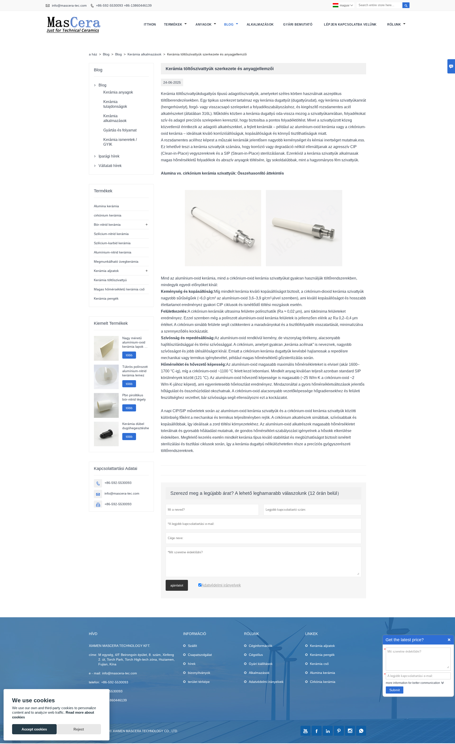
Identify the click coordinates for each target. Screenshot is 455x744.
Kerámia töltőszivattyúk (180, 94)
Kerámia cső (319, 664)
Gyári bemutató (297, 24)
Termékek (173, 24)
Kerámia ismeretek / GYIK (120, 142)
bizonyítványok (199, 673)
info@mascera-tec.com (69, 5)
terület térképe (199, 682)
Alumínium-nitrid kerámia (112, 252)
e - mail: (95, 673)
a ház (93, 54)
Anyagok (204, 24)
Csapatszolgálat (200, 655)
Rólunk (394, 24)
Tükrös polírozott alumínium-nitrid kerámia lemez (135, 371)
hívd (93, 634)
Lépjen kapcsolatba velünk (350, 24)
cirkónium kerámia (107, 215)
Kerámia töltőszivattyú (110, 280)
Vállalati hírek (110, 166)
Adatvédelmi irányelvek (266, 682)
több (129, 355)
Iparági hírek (109, 156)
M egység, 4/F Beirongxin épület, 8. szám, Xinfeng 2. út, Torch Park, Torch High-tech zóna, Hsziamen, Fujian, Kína (136, 659)
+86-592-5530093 (118, 483)
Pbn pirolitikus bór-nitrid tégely (134, 397)
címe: (93, 655)
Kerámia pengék (106, 298)
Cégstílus (256, 655)
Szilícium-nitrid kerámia (111, 234)
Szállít (192, 646)
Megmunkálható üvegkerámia (116, 261)
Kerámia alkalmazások (144, 54)
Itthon (150, 24)
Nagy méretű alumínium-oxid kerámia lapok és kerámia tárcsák (135, 342)
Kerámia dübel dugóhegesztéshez (135, 426)
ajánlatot (176, 585)
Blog (229, 24)
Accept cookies (34, 729)
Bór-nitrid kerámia (107, 224)
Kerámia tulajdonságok (115, 104)
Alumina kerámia (106, 206)
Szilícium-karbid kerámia (112, 243)
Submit (394, 690)
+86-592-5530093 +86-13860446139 (124, 5)
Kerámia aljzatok (106, 271)
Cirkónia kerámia (322, 682)
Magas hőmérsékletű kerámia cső (119, 289)
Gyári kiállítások (261, 664)
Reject (78, 729)
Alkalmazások (260, 24)
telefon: (94, 682)
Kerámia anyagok (118, 92)
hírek (192, 664)
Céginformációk (260, 646)
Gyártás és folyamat (119, 130)
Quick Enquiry (449, 640)
